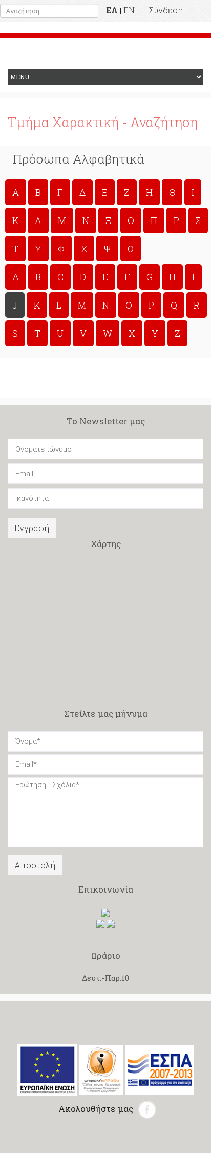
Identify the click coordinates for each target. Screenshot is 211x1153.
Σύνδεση (166, 10)
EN (129, 10)
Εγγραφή (31, 527)
